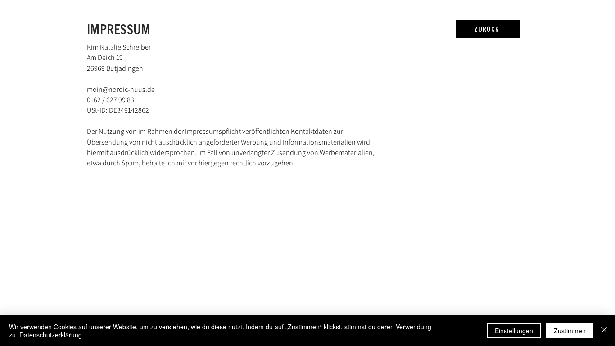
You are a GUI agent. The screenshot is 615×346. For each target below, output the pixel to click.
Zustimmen (570, 330)
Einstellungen (514, 330)
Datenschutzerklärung (50, 334)
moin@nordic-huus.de (121, 89)
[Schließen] (604, 331)
